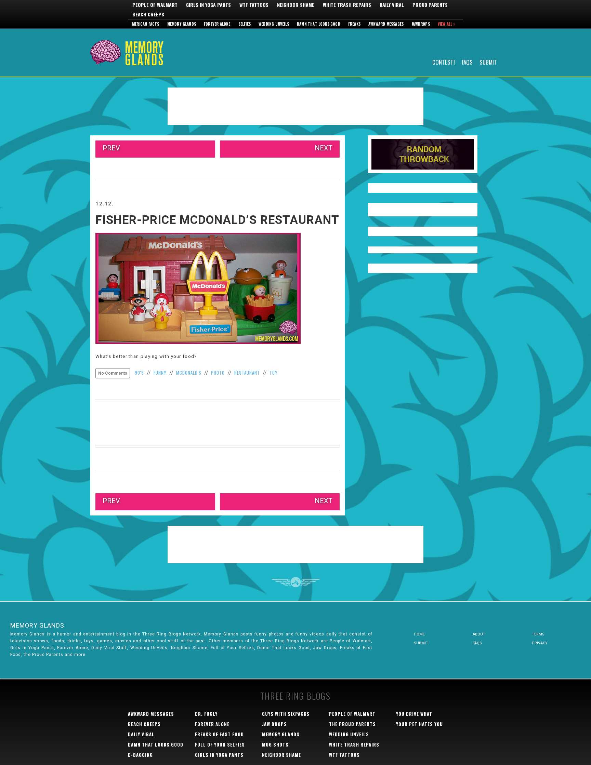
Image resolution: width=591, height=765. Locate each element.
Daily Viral (392, 4)
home (419, 634)
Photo (218, 372)
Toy (274, 372)
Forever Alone (217, 24)
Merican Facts (145, 24)
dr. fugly (206, 713)
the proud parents (352, 724)
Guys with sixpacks (286, 713)
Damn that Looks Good (318, 24)
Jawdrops (420, 24)
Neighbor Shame (295, 4)
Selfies (244, 24)
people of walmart (352, 713)
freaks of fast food (219, 734)
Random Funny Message (422, 154)
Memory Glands (181, 24)
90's (139, 372)
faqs (477, 643)
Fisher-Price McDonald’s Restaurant (217, 220)
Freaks (354, 24)
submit (421, 643)
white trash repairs (354, 744)
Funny (160, 372)
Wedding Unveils (274, 24)
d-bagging (140, 754)
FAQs (467, 62)
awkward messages (151, 713)
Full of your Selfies (220, 744)
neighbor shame (281, 754)
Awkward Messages (386, 24)
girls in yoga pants (219, 754)
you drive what (414, 713)
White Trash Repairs (347, 4)
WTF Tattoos (253, 4)
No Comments (112, 373)
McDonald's (188, 372)
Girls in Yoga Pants (208, 4)
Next (323, 148)
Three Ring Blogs (295, 695)
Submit (488, 62)
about (479, 634)
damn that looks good (155, 744)
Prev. (112, 148)
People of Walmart (155, 4)
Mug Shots (275, 744)
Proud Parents (430, 4)
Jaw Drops (274, 724)
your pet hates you (419, 724)
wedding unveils (349, 734)
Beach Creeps (148, 14)
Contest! (443, 62)
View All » (447, 24)
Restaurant (247, 372)
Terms (538, 634)
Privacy (540, 643)
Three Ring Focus (295, 582)
